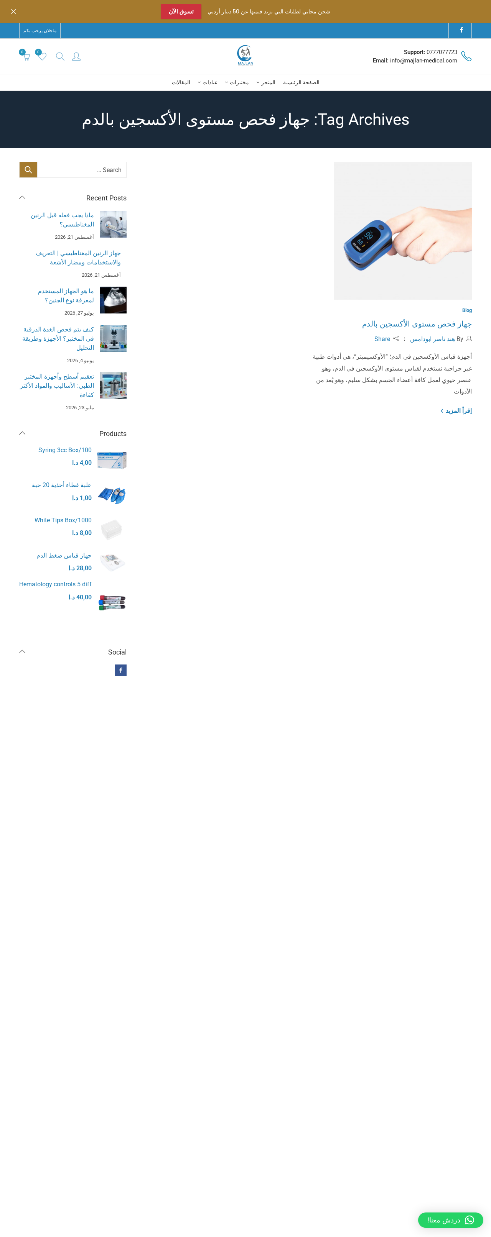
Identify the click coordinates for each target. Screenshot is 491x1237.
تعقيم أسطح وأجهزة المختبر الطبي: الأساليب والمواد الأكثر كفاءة (57, 386)
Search (28, 170)
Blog (467, 310)
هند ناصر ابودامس (432, 339)
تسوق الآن (181, 11)
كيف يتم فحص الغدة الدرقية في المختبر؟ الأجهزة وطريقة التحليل (58, 338)
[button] (450, 1220)
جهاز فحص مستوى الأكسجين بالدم (417, 323)
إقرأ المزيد (458, 410)
